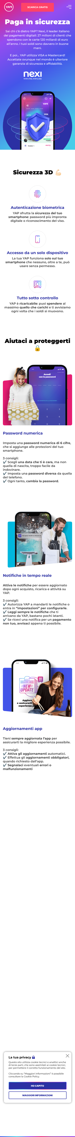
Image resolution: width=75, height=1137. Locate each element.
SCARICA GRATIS (37, 7)
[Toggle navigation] (69, 7)
